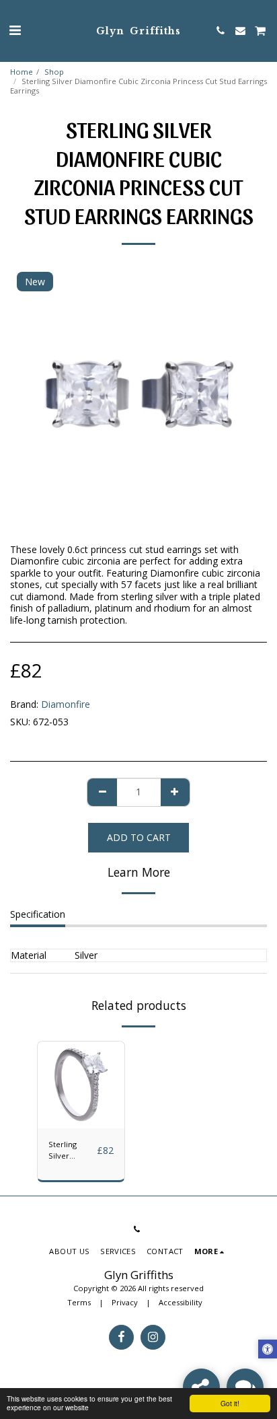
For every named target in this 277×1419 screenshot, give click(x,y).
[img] (81, 1085)
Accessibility (180, 1302)
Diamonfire (65, 704)
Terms (79, 1302)
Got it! (230, 1403)
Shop (54, 72)
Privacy (125, 1302)
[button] (14, 30)
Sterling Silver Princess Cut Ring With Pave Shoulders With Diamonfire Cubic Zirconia (70, 1150)
